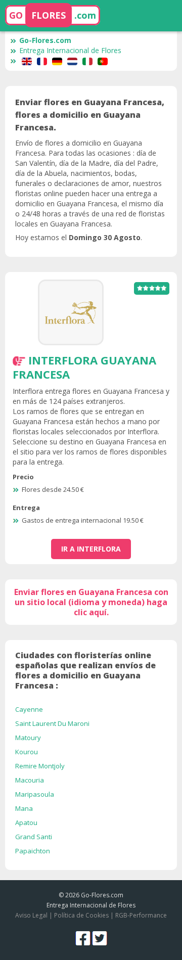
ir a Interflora (91, 549)
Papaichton (32, 850)
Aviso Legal (31, 915)
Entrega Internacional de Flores (70, 50)
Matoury (28, 737)
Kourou (26, 751)
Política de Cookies (81, 915)
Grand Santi (33, 836)
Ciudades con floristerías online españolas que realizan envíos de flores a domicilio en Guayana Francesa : (85, 670)
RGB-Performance (141, 915)
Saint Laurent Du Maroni (52, 723)
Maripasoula (34, 794)
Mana (24, 808)
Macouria (29, 780)
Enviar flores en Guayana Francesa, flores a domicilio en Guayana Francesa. (89, 115)
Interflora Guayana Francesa (84, 367)
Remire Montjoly (40, 765)
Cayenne (29, 709)
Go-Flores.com (45, 40)
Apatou (26, 822)
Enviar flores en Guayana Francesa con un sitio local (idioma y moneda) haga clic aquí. (91, 602)
